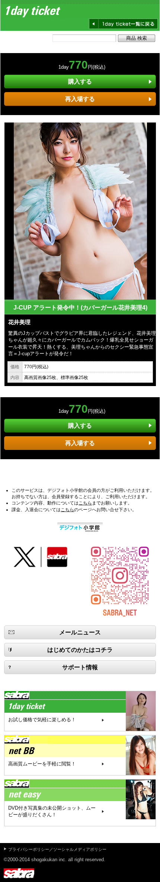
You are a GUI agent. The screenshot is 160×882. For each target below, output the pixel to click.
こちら (85, 503)
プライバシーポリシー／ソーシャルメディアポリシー (57, 849)
